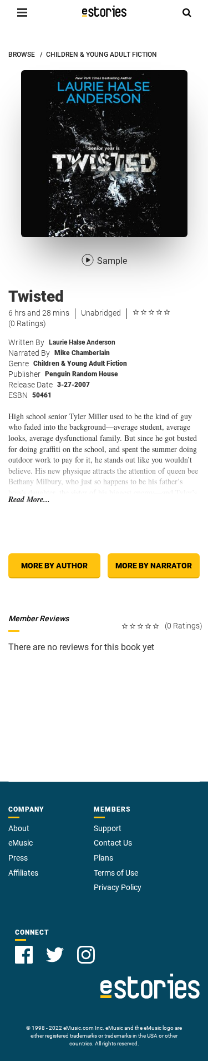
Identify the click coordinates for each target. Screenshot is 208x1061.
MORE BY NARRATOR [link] (153, 565)
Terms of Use (116, 872)
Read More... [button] (29, 499)
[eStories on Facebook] (23, 955)
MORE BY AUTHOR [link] (54, 565)
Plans (103, 857)
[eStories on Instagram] (86, 955)
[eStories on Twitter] (54, 955)
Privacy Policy (117, 887)
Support (107, 828)
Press (18, 857)
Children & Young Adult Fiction (80, 363)
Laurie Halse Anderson (82, 342)
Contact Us (113, 842)
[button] (22, 12)
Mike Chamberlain (82, 353)
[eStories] (104, 11)
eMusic (20, 842)
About (18, 828)
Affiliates (23, 872)
